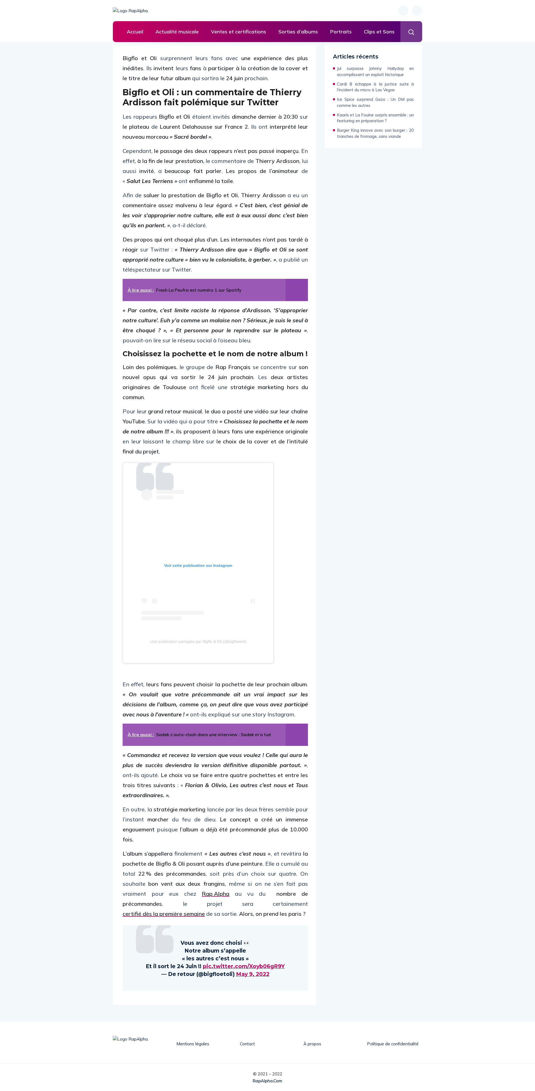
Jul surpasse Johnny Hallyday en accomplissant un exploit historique (375, 71)
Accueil (135, 31)
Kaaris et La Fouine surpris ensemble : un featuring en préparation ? (375, 118)
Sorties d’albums (298, 31)
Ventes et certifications (238, 31)
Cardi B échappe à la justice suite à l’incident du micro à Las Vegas (375, 87)
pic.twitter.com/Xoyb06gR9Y (244, 966)
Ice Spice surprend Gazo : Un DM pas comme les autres (375, 102)
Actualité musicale (177, 31)
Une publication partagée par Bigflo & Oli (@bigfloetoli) (198, 641)
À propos (312, 1043)
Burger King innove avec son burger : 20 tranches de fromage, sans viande (375, 133)
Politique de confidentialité (393, 1043)
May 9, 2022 (252, 974)
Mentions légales (192, 1043)
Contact (247, 1043)
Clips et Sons (379, 31)
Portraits (341, 31)
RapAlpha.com (267, 1080)
